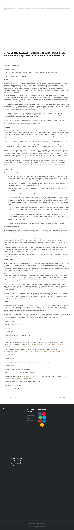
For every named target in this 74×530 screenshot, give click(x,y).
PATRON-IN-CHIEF (31, 5)
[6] (4, 355)
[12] (5, 376)
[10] (5, 369)
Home (15, 5)
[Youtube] (40, 421)
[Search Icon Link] (45, 8)
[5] (4, 349)
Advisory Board (56, 5)
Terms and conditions (35, 8)
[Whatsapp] (40, 417)
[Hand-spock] (42, 425)
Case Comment (8, 58)
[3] (4, 339)
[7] (4, 358)
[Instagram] (44, 414)
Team (24, 8)
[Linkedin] (44, 421)
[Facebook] (40, 414)
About (21, 5)
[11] (5, 373)
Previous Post (11, 397)
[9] (4, 365)
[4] (4, 342)
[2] (4, 335)
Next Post (63, 397)
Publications (67, 5)
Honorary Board (44, 5)
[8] (4, 362)
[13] (5, 381)
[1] (4, 332)
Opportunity (16, 8)
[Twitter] (44, 417)
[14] (5, 385)
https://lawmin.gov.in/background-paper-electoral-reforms (20, 378)
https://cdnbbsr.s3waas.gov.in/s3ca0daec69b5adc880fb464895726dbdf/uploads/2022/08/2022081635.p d (34, 351)
